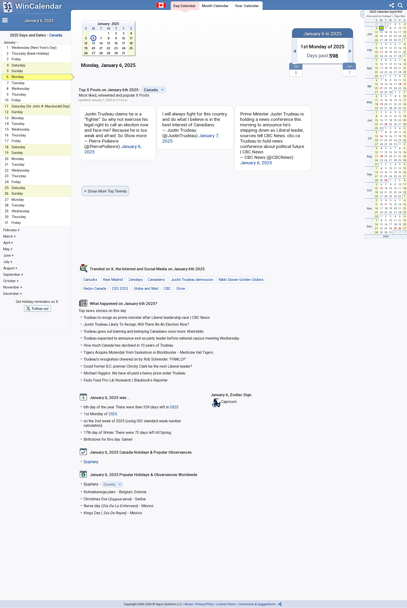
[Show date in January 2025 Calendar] (108, 46)
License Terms (226, 604)
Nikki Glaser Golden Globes (241, 279)
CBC (167, 288)
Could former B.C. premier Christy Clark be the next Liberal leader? (138, 366)
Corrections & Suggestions (256, 604)
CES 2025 (120, 288)
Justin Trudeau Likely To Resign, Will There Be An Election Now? (136, 324)
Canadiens (156, 279)
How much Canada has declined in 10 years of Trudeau (128, 345)
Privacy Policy (204, 604)
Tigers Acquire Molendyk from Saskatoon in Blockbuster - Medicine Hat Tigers (148, 352)
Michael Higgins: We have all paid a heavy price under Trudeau (134, 373)
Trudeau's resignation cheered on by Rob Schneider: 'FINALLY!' (135, 359)
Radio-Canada (94, 288)
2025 (174, 407)
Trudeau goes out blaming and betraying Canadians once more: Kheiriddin (144, 331)
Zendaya (135, 279)
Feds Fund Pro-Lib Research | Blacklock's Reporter (126, 380)
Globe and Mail (146, 288)
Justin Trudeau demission (192, 279)
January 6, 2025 (256, 162)
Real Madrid (113, 279)
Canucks (90, 279)
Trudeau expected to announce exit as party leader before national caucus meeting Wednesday (161, 338)
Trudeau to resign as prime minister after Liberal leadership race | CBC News (147, 317)
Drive (180, 288)
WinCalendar (38, 6)
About (188, 604)
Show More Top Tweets (105, 191)
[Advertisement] (215, 49)
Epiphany (91, 462)
